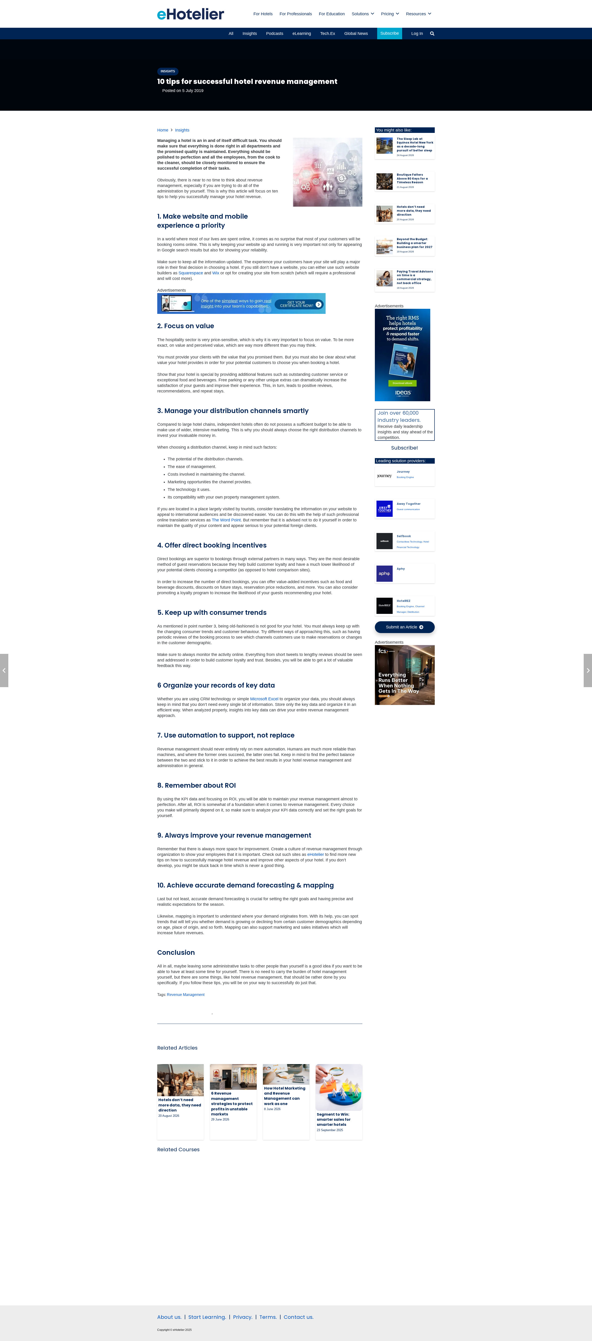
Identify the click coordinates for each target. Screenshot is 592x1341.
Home (162, 130)
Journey (403, 472)
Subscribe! (404, 447)
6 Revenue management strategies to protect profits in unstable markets (232, 1104)
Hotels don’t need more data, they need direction (179, 1105)
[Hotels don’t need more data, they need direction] (180, 1080)
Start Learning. (206, 1317)
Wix (215, 273)
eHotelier (315, 854)
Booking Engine (405, 477)
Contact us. (299, 1317)
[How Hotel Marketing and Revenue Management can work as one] (286, 1074)
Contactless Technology (409, 541)
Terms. (268, 1317)
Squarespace (191, 273)
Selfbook (404, 536)
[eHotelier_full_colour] (190, 14)
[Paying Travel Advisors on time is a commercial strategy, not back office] (384, 278)
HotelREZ (403, 601)
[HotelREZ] (384, 606)
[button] (372, 13)
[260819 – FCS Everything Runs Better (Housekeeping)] (405, 703)
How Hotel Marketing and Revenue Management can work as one (284, 1096)
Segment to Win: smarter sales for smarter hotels (334, 1119)
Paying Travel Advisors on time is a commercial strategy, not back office (415, 277)
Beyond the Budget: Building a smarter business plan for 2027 (414, 243)
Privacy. (243, 1317)
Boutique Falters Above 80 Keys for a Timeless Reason (412, 178)
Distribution (413, 612)
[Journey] (384, 476)
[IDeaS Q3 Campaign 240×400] (402, 400)
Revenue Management (185, 994)
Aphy (401, 569)
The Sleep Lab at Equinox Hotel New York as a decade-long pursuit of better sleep (415, 144)
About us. (169, 1317)
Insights (182, 130)
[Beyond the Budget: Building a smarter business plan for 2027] (384, 246)
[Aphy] (384, 574)
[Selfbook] (384, 541)
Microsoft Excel (264, 699)
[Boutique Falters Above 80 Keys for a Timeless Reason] (384, 181)
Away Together (409, 504)
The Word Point (226, 520)
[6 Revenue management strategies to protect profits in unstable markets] (233, 1077)
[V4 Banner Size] (241, 312)
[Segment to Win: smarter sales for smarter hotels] (339, 1087)
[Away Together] (384, 509)
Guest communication (408, 509)
